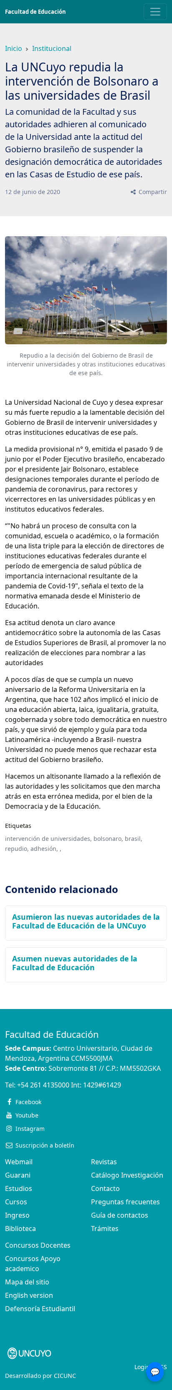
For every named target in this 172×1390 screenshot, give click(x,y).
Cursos (16, 1201)
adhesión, (44, 849)
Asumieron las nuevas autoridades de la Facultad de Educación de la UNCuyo (86, 921)
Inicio (13, 48)
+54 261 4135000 (43, 1085)
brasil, (133, 839)
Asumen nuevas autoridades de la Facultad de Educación (74, 963)
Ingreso (17, 1215)
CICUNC (65, 1376)
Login (142, 1367)
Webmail (19, 1161)
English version (29, 1295)
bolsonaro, (108, 839)
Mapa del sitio (27, 1282)
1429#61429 (102, 1085)
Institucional (51, 48)
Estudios (18, 1188)
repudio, (17, 849)
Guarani (17, 1175)
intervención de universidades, (48, 839)
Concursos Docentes (38, 1245)
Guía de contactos (119, 1215)
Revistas (104, 1161)
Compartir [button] (152, 192)
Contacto (105, 1188)
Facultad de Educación (35, 11)
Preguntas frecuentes (125, 1201)
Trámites (105, 1228)
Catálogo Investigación (127, 1175)
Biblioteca (20, 1228)
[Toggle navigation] (155, 11)
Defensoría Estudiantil (40, 1308)
